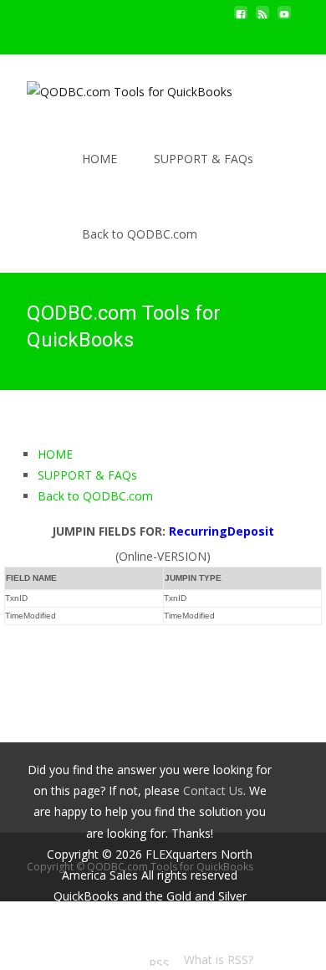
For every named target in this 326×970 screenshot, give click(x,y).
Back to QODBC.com (139, 234)
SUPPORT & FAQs (203, 159)
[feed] (262, 19)
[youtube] (284, 19)
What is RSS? (218, 959)
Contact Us (213, 790)
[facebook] (240, 19)
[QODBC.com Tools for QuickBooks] (116, 87)
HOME (99, 159)
